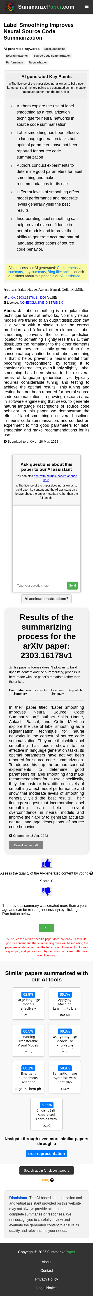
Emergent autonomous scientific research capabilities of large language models (28, 1078)
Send (72, 585)
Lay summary (35, 272)
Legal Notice (46, 1288)
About (46, 1262)
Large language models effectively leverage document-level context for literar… (28, 1005)
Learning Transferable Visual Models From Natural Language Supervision (28, 1041)
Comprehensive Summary (20, 691)
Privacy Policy (46, 1279)
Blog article (75, 690)
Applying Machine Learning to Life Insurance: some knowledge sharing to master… (64, 1005)
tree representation (46, 1153)
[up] (46, 863)
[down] (46, 891)
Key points (40, 690)
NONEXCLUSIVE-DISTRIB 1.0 (41, 302)
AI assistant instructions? (46, 599)
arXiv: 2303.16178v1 (22, 297)
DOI (43, 297)
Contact (46, 1271)
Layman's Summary (57, 691)
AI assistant (70, 276)
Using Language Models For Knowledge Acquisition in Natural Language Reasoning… (64, 1041)
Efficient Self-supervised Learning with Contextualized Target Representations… (46, 1115)
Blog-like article (60, 272)
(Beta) (44, 1180)
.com (46, 7)
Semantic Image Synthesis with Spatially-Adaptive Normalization (65, 1078)
